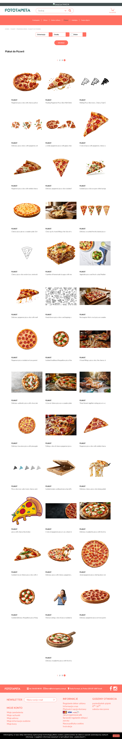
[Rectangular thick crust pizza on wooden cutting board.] (95, 296)
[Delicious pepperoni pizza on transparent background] (95, 596)
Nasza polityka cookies (73, 723)
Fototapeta (36, 20)
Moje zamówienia (15, 712)
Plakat (66, 20)
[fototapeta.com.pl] (17, 10)
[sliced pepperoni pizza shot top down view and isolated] (95, 553)
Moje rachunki (13, 715)
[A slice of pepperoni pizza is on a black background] (61, 510)
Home (7, 29)
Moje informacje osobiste (18, 721)
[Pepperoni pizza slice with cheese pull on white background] (26, 81)
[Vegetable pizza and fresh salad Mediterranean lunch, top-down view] (95, 253)
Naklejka (74, 20)
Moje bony (12, 723)
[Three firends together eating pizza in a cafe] (95, 381)
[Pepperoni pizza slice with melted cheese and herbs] (26, 167)
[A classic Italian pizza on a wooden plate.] (61, 381)
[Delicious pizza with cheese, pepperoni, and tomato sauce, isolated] (61, 553)
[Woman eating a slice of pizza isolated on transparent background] (61, 596)
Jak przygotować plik (72, 714)
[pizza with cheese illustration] (26, 510)
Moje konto (14, 707)
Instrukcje (67, 726)
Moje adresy (12, 718)
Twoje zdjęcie (85, 20)
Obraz (45, 20)
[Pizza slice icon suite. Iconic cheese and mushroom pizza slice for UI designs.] (26, 467)
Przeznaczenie (22, 29)
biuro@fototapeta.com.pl (56, 689)
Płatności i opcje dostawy (74, 709)
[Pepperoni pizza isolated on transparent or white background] (26, 339)
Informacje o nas (70, 706)
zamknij (116, 736)
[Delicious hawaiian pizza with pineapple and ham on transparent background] (26, 424)
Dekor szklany (55, 20)
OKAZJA (65, 4)
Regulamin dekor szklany (74, 703)
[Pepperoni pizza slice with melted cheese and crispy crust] (95, 424)
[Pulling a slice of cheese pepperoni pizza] (61, 424)
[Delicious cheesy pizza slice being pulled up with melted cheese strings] (95, 467)
